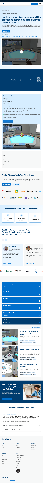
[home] (21, 439)
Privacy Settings (12, 479)
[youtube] (7, 477)
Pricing (3, 447)
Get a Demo (34, 3)
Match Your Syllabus (7, 399)
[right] (6, 239)
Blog (2, 455)
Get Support (35, 1)
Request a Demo (6, 31)
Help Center (18, 447)
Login (40, 1)
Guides (3, 465)
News (3, 463)
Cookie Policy (18, 459)
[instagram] (3, 477)
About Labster (33, 445)
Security (17, 463)
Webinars (3, 461)
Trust (17, 465)
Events (3, 457)
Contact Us (33, 449)
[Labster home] (5, 4)
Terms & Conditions (20, 455)
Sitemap (17, 467)
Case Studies (4, 459)
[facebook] (2, 477)
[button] (40, 4)
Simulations (4, 445)
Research (3, 467)
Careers (32, 447)
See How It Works (6, 184)
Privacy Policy (18, 457)
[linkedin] (5, 477)
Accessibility (18, 461)
